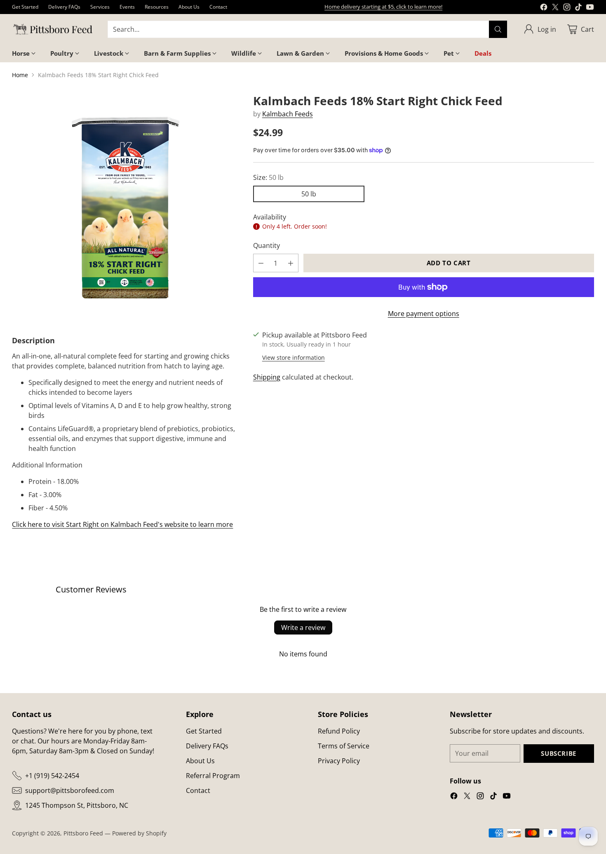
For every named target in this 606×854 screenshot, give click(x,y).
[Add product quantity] (290, 263)
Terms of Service (343, 745)
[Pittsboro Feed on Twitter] (555, 8)
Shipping (266, 377)
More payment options (423, 313)
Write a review (303, 627)
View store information (293, 357)
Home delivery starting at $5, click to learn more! (383, 6)
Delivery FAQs (207, 745)
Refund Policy (339, 731)
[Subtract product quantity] (261, 263)
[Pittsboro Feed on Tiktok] (578, 8)
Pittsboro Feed (83, 833)
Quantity (266, 245)
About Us (200, 760)
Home (20, 75)
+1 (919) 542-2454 (52, 775)
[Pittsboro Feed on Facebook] (544, 8)
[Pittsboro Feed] (53, 29)
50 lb (308, 193)
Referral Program (213, 775)
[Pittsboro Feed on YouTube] (590, 8)
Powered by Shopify (139, 833)
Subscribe (558, 753)
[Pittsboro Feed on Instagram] (567, 8)
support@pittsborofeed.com (69, 790)
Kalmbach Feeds (287, 113)
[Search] (498, 29)
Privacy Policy (339, 760)
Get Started (204, 731)
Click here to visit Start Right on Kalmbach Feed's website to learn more (122, 524)
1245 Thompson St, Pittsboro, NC (76, 805)
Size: (268, 177)
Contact (198, 790)
